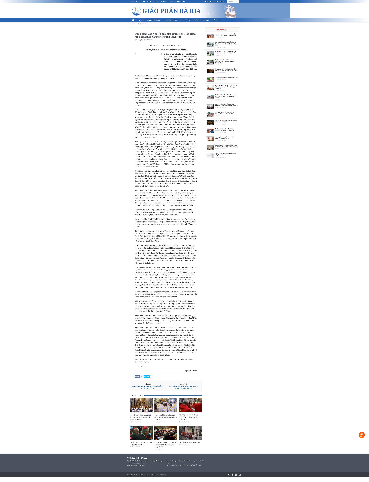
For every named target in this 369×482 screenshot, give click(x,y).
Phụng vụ (186, 20)
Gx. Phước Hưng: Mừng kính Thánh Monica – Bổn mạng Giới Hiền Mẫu (224, 129)
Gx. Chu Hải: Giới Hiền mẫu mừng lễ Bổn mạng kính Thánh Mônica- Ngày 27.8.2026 (226, 146)
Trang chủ (134, 1)
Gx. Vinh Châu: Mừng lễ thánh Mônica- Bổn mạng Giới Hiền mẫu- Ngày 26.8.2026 (226, 105)
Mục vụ (149, 1)
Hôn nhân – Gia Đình (201, 20)
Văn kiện (155, 1)
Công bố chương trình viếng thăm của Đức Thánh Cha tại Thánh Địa (183, 387)
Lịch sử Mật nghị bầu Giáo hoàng (189, 442)
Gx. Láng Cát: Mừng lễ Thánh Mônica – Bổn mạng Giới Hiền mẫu (225, 137)
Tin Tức (140, 20)
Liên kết (170, 1)
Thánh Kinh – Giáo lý (171, 20)
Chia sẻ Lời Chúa (153, 20)
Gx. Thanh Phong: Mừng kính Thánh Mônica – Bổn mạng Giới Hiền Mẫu (224, 113)
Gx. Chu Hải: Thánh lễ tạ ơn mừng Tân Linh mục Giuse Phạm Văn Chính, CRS (225, 34)
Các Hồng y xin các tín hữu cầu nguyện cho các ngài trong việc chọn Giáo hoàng (190, 417)
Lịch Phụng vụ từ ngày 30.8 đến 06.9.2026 (226, 77)
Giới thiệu (142, 1)
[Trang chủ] (133, 20)
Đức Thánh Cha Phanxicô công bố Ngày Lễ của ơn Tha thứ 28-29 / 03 (147, 387)
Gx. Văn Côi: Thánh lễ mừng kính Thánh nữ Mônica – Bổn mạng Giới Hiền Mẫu (225, 52)
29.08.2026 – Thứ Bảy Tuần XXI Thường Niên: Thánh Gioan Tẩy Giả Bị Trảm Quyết (226, 69)
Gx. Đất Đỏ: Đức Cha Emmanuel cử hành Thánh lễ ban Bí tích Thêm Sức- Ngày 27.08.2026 (226, 87)
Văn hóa (216, 20)
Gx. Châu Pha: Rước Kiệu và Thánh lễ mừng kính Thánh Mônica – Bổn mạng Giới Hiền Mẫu (225, 61)
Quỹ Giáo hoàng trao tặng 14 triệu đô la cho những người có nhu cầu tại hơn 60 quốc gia (140, 417)
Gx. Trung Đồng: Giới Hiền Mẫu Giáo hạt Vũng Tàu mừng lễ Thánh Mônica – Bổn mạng (225, 44)
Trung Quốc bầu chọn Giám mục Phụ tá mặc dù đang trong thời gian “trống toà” (165, 417)
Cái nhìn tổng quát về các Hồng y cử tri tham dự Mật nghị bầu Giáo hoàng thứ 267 (165, 444)
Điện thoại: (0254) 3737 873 (135, 465)
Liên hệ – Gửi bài (180, 1)
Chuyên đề (163, 1)
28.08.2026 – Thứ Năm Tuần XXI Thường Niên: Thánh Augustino (226, 121)
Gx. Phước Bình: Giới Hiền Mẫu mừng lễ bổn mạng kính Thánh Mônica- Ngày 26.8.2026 (226, 96)
